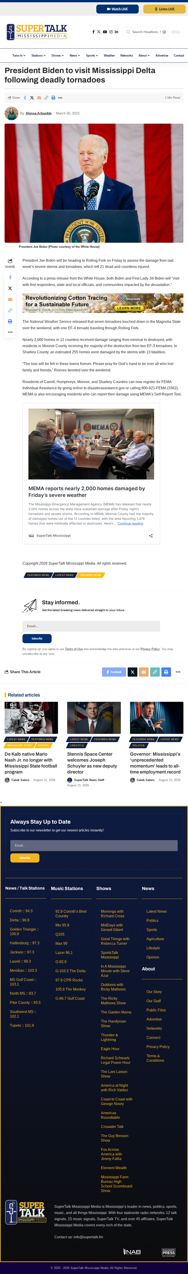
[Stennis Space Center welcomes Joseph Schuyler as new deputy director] (94, 718)
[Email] (39, 97)
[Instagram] (111, 32)
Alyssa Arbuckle (39, 113)
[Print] (53, 97)
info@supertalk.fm (88, 1237)
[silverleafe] (102, 303)
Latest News (64, 575)
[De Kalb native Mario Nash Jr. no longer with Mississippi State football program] (31, 718)
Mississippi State (19, 745)
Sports (43, 745)
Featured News (38, 575)
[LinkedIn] (116, 32)
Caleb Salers (20, 780)
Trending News (90, 575)
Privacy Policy (150, 649)
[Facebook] (93, 32)
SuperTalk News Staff (89, 780)
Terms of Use (74, 649)
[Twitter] (99, 32)
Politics (139, 745)
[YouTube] (105, 32)
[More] (60, 97)
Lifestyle (77, 745)
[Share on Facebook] (25, 97)
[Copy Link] (46, 97)
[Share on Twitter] (32, 97)
